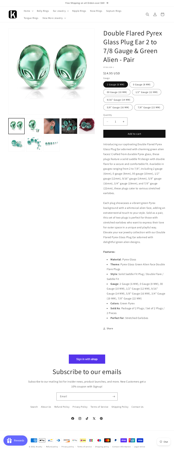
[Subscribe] (113, 396)
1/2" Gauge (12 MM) (147, 92)
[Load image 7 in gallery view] (34, 144)
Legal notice (139, 446)
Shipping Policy (119, 406)
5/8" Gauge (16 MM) (118, 107)
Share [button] (110, 328)
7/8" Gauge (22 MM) (149, 107)
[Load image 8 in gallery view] (52, 144)
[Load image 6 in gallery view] (16, 144)
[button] (28, 10)
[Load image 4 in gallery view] (69, 126)
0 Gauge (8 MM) (142, 84)
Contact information (121, 446)
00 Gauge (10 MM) (117, 92)
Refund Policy (61, 406)
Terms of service (84, 446)
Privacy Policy (80, 406)
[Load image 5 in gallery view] (87, 126)
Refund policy (52, 446)
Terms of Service (99, 406)
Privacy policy (68, 446)
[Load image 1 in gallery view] (16, 126)
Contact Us (138, 406)
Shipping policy (102, 446)
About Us (46, 406)
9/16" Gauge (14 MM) (118, 99)
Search (34, 406)
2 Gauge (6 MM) (115, 84)
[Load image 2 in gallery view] (34, 126)
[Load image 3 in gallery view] (52, 126)
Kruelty (39, 446)
